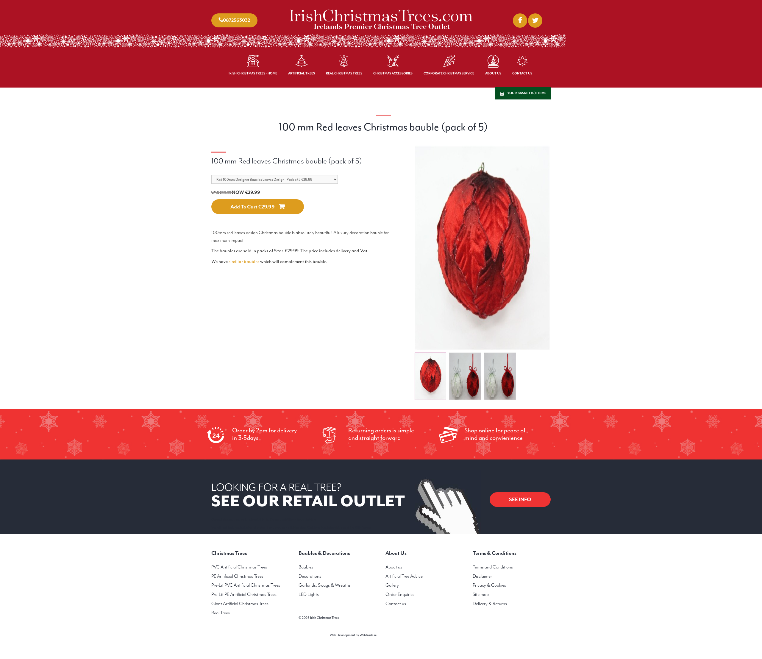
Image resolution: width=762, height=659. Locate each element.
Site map (481, 594)
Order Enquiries (399, 594)
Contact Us (522, 73)
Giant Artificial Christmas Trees (239, 604)
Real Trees (220, 613)
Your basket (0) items (526, 93)
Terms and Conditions (493, 567)
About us (393, 567)
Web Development (342, 635)
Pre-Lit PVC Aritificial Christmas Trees (245, 585)
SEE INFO (520, 499)
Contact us (395, 604)
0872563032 (236, 20)
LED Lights (309, 594)
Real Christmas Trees (344, 73)
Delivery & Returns (490, 604)
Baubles (306, 567)
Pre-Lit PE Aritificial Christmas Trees (244, 594)
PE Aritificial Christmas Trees (237, 576)
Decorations (310, 576)
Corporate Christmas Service (449, 73)
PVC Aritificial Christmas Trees (239, 567)
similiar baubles (244, 261)
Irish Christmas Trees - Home (253, 73)
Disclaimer (482, 576)
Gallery (392, 585)
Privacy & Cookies (489, 585)
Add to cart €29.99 (252, 206)
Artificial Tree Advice (404, 576)
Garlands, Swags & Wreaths (325, 585)
